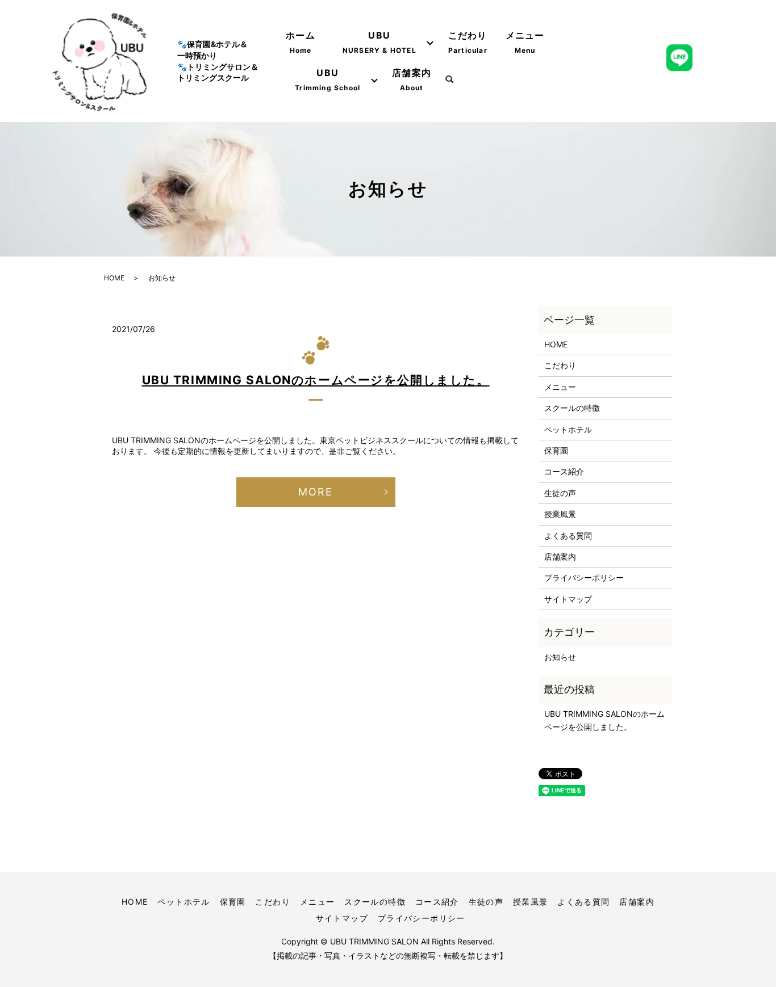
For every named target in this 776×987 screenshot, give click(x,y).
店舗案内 (411, 79)
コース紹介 (564, 471)
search (449, 80)
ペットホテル (568, 429)
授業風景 (560, 514)
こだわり (467, 42)
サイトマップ (568, 599)
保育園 (556, 450)
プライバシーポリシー (584, 577)
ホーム (300, 42)
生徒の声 (560, 493)
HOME (114, 278)
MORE (315, 492)
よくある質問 (568, 535)
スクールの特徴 (572, 408)
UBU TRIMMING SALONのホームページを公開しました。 (316, 380)
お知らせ (560, 657)
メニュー (525, 42)
